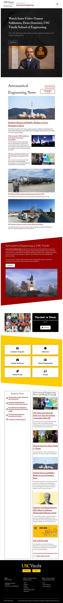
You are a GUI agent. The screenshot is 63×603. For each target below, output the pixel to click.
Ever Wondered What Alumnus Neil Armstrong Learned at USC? (26, 194)
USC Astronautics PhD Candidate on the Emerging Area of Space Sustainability (18, 137)
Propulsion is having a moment (17, 419)
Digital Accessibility (45, 601)
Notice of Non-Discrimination (33, 601)
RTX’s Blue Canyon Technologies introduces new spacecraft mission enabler (18, 409)
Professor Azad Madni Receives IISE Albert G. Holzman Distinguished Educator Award (45, 510)
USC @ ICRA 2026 (40, 541)
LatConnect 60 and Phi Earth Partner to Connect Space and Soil (18, 403)
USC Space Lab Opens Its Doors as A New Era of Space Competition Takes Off (18, 155)
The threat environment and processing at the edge (16, 415)
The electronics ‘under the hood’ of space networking (18, 398)
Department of (25, 4)
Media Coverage (45, 556)
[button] (57, 4)
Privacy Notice (21, 601)
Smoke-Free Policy (54, 601)
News (38, 556)
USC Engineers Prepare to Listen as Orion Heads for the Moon (25, 224)
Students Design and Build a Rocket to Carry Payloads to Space (43, 475)
